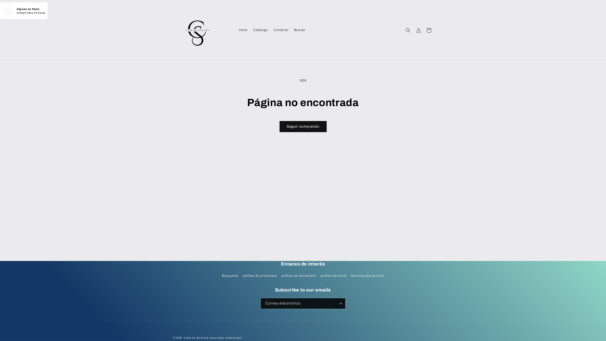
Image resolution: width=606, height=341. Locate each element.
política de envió (334, 276)
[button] (408, 30)
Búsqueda (230, 276)
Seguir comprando (303, 126)
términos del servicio (367, 276)
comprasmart (233, 337)
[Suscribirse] (340, 303)
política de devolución (298, 276)
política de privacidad (260, 276)
